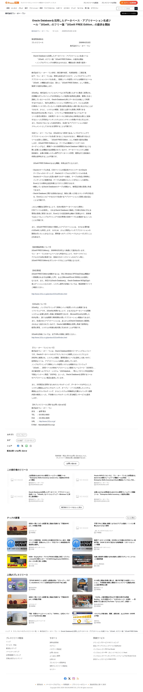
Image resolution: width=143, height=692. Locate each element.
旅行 (26, 8)
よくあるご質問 (55, 656)
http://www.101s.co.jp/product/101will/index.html (49, 294)
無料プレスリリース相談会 (58, 666)
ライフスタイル (49, 8)
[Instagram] (73, 678)
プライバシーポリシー (79, 684)
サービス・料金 (11, 645)
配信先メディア (11, 648)
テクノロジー (21, 435)
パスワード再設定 (55, 649)
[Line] (26, 446)
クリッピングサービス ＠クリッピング (106, 642)
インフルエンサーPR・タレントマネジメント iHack (110, 652)
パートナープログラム (53, 684)
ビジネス (67, 8)
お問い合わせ (71, 463)
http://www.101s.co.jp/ (47, 421)
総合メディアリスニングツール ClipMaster (107, 646)
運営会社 (40, 684)
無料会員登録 (54, 642)
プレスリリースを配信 (91, 3)
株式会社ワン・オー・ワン (40, 31)
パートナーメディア (12, 651)
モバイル (80, 8)
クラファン (94, 8)
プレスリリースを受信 (109, 3)
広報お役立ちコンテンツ (14, 658)
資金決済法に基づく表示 (98, 684)
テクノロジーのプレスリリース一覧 (25, 631)
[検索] (136, 8)
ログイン (53, 646)
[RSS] (78, 678)
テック (73, 8)
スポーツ (59, 8)
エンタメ (14, 8)
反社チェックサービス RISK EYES (104, 659)
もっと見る (131, 518)
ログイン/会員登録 (130, 3)
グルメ (21, 8)
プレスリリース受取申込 (58, 662)
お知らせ (53, 659)
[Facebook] (18, 446)
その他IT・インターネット (26, 440)
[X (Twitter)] (22, 446)
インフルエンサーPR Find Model (104, 649)
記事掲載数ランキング (13, 655)
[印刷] (31, 446)
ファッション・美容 (36, 8)
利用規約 (66, 684)
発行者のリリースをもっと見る (71, 507)
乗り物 (87, 8)
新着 (8, 8)
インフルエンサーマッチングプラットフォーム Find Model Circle (114, 656)
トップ (7, 631)
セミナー (53, 669)
